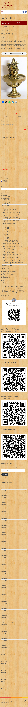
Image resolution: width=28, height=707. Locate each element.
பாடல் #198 (4, 550)
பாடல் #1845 (4, 555)
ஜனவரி (5, 661)
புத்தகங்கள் (5, 279)
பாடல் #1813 (4, 638)
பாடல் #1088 (4, 495)
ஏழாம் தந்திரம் (5, 270)
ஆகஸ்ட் (5, 488)
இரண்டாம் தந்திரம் (6, 206)
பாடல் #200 (4, 546)
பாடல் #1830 (4, 596)
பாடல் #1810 (4, 645)
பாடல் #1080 (4, 513)
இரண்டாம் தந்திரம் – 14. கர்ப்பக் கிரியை (11, 245)
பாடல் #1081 (4, 511)
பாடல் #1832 (4, 592)
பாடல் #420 (7, 238)
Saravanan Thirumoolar (10, 22)
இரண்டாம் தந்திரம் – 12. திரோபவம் (10, 241)
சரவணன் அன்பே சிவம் (5, 398)
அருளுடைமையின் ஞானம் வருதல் (8, 622)
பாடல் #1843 (4, 564)
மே (4, 652)
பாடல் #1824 (4, 610)
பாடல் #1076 (4, 523)
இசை (3, 280)
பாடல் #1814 (4, 636)
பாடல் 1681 (3, 113)
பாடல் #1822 (4, 615)
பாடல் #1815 (4, 633)
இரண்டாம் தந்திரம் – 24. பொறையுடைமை (11, 260)
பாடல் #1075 (4, 525)
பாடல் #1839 (4, 576)
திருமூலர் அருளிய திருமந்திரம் (10, 4)
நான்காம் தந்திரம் (6, 265)
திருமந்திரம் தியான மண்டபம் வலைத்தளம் (8, 331)
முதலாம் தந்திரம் (6, 205)
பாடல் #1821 (4, 617)
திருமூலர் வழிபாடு (6, 196)
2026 (4, 485)
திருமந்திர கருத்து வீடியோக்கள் (8, 273)
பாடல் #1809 (4, 647)
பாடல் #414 (7, 230)
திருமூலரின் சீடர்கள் (6, 198)
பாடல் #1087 (4, 497)
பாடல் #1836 (4, 583)
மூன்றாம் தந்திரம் (6, 263)
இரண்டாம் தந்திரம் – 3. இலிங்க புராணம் (11, 212)
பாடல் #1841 (4, 571)
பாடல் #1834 (4, 587)
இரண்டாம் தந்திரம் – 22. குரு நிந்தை (10, 257)
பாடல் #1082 (4, 509)
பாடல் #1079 (4, 516)
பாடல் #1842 (4, 569)
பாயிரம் (4, 203)
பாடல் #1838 (4, 578)
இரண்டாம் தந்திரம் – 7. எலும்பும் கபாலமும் (11, 218)
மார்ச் (4, 656)
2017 (3, 681)
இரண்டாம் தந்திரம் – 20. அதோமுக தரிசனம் (12, 254)
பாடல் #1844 (4, 557)
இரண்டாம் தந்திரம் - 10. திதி (7, 23)
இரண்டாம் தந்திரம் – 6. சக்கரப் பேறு (10, 217)
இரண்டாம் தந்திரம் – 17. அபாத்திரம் (10, 249)
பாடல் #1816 (4, 631)
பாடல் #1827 (4, 603)
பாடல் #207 (4, 529)
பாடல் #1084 (4, 504)
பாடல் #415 (7, 231)
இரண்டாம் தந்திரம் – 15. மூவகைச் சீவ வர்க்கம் (12, 246)
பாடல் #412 (7, 227)
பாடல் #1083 (4, 506)
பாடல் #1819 (4, 624)
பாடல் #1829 (4, 599)
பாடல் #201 (4, 543)
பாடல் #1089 (4, 493)
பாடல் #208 (4, 527)
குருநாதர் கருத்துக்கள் (6, 276)
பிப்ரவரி (5, 659)
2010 (3, 686)
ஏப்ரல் (4, 654)
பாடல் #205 (4, 534)
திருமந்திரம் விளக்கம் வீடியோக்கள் (9, 271)
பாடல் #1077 (4, 520)
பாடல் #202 (4, 541)
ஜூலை (5, 649)
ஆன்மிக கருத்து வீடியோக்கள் (8, 274)
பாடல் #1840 (4, 573)
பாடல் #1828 (4, 601)
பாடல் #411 (7, 225)
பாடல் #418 (24, 129)
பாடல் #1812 (4, 640)
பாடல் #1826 (4, 606)
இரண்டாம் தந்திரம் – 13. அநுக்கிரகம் (10, 243)
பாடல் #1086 (4, 499)
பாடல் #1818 (4, 626)
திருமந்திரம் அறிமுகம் (7, 202)
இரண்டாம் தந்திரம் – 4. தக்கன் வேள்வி (11, 214)
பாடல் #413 (7, 228)
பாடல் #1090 (4, 490)
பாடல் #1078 (4, 518)
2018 (4, 679)
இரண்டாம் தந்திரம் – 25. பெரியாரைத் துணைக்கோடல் (13, 262)
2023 (4, 668)
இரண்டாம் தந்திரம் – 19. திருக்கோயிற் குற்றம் (12, 252)
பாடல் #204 (4, 536)
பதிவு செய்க (5, 474)
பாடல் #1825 (4, 608)
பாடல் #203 (4, 539)
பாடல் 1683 (16, 113)
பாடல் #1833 (4, 589)
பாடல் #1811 (4, 643)
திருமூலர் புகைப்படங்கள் (7, 282)
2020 (4, 674)
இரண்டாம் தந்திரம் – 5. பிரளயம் (9, 215)
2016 (3, 683)
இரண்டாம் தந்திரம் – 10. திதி (9, 223)
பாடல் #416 (3, 129)
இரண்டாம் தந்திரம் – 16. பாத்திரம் (10, 248)
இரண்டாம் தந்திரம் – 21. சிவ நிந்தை (10, 255)
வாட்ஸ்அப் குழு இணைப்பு (5, 295)
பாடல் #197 (4, 552)
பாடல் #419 (7, 237)
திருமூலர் (4, 195)
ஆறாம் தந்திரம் (6, 268)
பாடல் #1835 (4, 585)
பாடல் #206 (4, 532)
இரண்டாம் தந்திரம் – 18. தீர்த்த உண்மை (11, 251)
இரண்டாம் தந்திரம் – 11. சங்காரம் (10, 240)
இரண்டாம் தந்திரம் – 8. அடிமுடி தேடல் (11, 220)
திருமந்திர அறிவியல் (6, 277)
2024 (4, 665)
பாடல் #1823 (4, 612)
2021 (4, 672)
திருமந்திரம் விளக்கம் (6, 199)
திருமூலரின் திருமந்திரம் (5, 364)
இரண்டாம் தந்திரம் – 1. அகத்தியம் (10, 209)
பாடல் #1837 (4, 580)
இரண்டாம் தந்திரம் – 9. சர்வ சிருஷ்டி (10, 221)
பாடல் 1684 (3, 118)
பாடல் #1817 (4, 629)
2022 (4, 670)
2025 (4, 663)
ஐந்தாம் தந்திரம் (6, 266)
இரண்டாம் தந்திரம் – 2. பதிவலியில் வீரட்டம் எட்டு (12, 210)
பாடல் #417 (7, 234)
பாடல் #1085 (4, 502)
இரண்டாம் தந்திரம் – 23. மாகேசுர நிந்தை (11, 259)
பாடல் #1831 (4, 594)
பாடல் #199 (4, 548)
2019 (4, 677)
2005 (4, 688)
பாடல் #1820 (4, 619)
